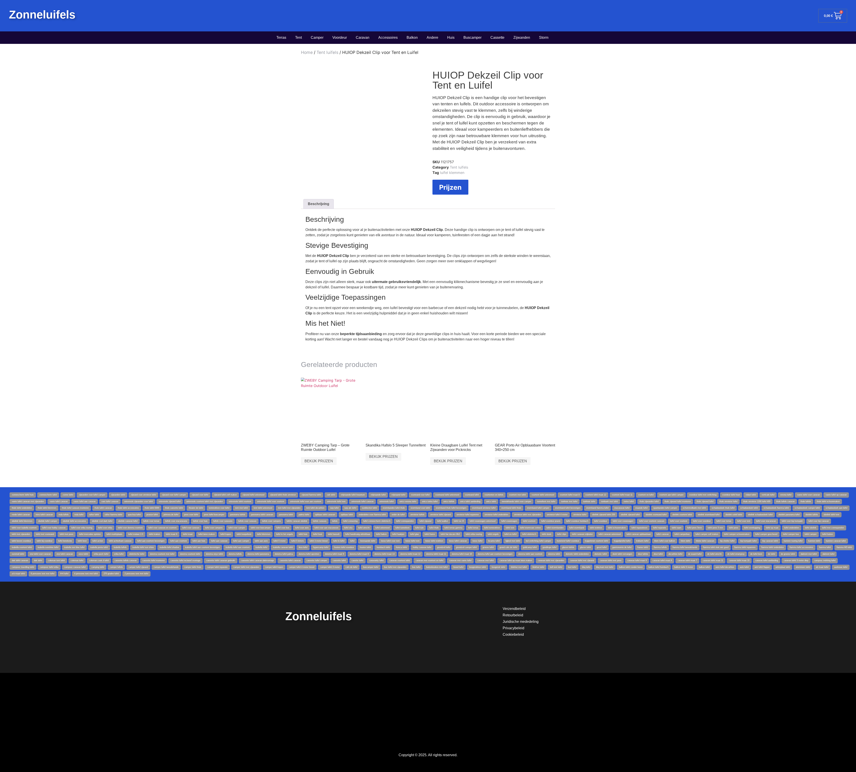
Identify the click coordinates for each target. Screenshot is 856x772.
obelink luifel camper (47, 521)
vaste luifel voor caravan (808, 495)
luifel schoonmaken (617, 528)
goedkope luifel (549, 547)
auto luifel (744, 567)
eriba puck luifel (101, 554)
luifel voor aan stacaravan (326, 528)
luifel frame (430, 534)
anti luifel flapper (762, 567)
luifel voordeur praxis (550, 521)
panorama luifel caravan (262, 514)
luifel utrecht (364, 528)
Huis (451, 37)
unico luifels (448, 501)
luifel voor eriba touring (81, 528)
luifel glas (414, 534)
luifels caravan (319, 521)
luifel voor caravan (190, 528)
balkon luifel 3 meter (683, 567)
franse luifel (642, 547)
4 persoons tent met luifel (86, 573)
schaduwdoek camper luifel (807, 508)
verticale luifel (768, 495)
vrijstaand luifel (398, 495)
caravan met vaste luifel (460, 560)
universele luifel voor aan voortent (305, 501)
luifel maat (188, 534)
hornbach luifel (383, 547)
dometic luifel (601, 554)
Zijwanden (521, 37)
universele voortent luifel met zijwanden (204, 501)
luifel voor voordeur (702, 521)
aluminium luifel (803, 567)
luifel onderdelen (791, 528)
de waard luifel (695, 554)
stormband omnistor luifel (484, 508)
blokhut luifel (538, 567)
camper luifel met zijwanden (246, 567)
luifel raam (676, 528)
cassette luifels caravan (126, 560)
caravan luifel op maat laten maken (516, 560)
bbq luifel (586, 567)
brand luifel (458, 567)
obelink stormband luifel (709, 514)
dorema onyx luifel (214, 554)
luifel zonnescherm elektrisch (376, 521)
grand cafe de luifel (508, 547)
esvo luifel (83, 554)
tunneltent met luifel (546, 501)
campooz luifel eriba (49, 567)
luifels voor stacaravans (176, 521)
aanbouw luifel (840, 567)
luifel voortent (529, 521)
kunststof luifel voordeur (568, 541)
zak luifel (331, 495)
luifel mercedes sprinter (90, 534)
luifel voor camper (236, 528)
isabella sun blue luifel (74, 547)
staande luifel (641, 508)
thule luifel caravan (103, 508)
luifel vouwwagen (509, 521)
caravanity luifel (376, 560)
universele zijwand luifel (170, 501)
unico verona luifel (407, 501)
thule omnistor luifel (728, 501)
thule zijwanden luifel (649, 501)
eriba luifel (118, 554)
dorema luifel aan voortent (530, 554)
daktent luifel (828, 554)
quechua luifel (134, 514)
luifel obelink (810, 528)
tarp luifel (334, 508)
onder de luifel (398, 514)
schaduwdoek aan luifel (836, 508)
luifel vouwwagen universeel (483, 521)
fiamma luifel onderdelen (772, 547)
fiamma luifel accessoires (801, 547)
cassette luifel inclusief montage (185, 560)
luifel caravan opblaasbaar (639, 534)
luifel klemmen (452, 172)
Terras (281, 37)
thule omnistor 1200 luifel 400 (756, 501)
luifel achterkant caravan (120, 541)
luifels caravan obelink (297, 521)
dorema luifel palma (284, 554)
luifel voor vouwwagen (623, 521)
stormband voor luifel (420, 508)
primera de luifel (171, 514)
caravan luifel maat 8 (662, 560)
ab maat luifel (822, 567)
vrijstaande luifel (378, 495)
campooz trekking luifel (824, 560)
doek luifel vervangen (622, 554)
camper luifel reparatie (217, 567)
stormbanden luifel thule (394, 508)
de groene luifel (788, 554)
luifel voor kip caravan (819, 521)
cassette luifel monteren (153, 560)
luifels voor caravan (247, 521)
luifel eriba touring (474, 534)
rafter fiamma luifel (113, 514)
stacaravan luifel (622, 508)
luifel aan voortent (178, 541)
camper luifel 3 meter (330, 567)
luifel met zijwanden (21, 534)
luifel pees (733, 528)
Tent (298, 37)
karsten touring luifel (793, 541)
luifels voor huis (200, 521)
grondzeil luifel (443, 547)
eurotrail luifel (18, 554)
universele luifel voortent (240, 501)
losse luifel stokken (434, 541)
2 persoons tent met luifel (136, 573)
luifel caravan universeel (610, 534)
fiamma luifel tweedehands (685, 547)
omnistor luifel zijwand (440, 514)
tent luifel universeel (263, 508)
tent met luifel (241, 508)
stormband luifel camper (538, 508)
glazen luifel (585, 547)
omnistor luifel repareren (468, 514)
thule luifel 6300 (152, 508)
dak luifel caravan (20, 560)
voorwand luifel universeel (447, 495)
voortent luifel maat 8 (570, 495)
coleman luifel (77, 560)
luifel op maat (772, 528)
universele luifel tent (336, 501)
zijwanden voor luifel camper (92, 495)
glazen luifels (568, 547)
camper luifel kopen (274, 567)
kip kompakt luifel (748, 541)
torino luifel (629, 501)
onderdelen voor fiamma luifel (372, 514)
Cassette (497, 37)
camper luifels (116, 567)
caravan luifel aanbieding (766, 560)
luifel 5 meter (280, 541)
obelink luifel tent (831, 514)
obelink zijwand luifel (630, 514)
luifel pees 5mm (694, 528)
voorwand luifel (472, 495)
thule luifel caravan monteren (75, 508)
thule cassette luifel (174, 508)
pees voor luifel (191, 514)
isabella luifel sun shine (143, 547)
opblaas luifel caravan (325, 514)
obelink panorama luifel (789, 514)
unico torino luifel (430, 501)
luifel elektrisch (529, 534)
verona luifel (785, 495)
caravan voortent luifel (399, 560)
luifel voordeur (600, 521)
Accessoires (388, 37)
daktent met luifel (809, 554)
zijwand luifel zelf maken (225, 495)
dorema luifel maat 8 (359, 554)
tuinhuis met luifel (569, 501)
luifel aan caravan (219, 541)
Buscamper (472, 37)
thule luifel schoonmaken (828, 501)
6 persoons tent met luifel (42, 573)
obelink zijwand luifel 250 (603, 514)
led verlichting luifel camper (538, 541)
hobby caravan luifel (422, 547)
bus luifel (416, 567)
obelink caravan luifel (128, 521)
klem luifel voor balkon (664, 541)
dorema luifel (554, 554)
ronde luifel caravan (21, 514)
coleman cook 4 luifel (99, 560)
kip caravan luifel (770, 541)
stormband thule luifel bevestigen (451, 508)
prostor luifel (152, 514)
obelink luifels (811, 514)
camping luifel (97, 567)
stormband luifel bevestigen (567, 508)
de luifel (771, 554)
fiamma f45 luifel (844, 547)
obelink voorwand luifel (656, 514)
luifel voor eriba (105, 528)
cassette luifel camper (317, 560)
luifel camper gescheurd (766, 534)
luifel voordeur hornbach (577, 521)
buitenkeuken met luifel (437, 567)
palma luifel (304, 514)
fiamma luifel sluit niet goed (715, 547)
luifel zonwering (350, 521)
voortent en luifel (646, 495)
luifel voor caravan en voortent (162, 528)
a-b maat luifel (18, 573)
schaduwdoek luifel (749, 508)
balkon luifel (704, 567)
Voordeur (339, 37)
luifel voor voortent (678, 521)
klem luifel (685, 541)
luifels (334, 521)
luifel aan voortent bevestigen (151, 541)
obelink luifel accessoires (74, 521)
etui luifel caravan (65, 554)
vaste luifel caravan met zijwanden (28, 501)
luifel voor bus (282, 528)
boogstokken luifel (477, 567)
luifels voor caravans (223, 521)
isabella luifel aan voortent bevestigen (202, 547)
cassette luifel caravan (290, 560)
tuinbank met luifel (609, 501)
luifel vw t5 (459, 521)
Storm (543, 37)
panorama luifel (286, 514)
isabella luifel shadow (169, 547)
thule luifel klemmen (47, 508)
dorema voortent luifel (190, 554)
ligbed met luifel (513, 541)
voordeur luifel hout (731, 495)
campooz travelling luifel (23, 567)
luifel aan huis (199, 541)
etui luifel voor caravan (40, 554)
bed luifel (572, 567)
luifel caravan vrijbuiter (582, 534)
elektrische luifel (136, 554)
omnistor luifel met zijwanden (527, 514)
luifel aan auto (261, 541)
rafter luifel (94, 514)
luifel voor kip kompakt (792, 521)
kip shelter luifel (727, 541)
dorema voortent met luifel (162, 554)
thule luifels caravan (785, 501)
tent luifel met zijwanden (289, 508)
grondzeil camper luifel (466, 547)
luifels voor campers (271, 521)
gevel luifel (602, 547)
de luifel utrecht (714, 554)
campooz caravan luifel (75, 567)
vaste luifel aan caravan (85, 501)
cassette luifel (339, 560)
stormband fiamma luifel (597, 508)
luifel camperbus (682, 534)
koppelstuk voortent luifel (596, 541)
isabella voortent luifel (22, 547)
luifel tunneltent (402, 528)
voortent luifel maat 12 (595, 495)
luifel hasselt (334, 534)
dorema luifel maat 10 (462, 554)
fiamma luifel (825, 547)
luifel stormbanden (555, 528)
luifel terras (473, 528)
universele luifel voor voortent (270, 501)
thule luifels (805, 501)
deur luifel (658, 554)
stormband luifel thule (511, 508)
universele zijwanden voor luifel (138, 501)
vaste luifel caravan (59, 501)
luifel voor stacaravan (766, 521)
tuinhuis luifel (589, 501)
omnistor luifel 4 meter (557, 514)
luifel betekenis (65, 541)
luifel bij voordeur (44, 541)
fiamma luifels (660, 547)
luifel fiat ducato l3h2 (450, 534)
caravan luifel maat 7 (687, 560)
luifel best (82, 541)
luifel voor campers (214, 528)
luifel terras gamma (453, 528)
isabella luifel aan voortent (238, 547)
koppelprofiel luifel (622, 541)
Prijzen (450, 187)
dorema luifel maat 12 (410, 554)
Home (307, 52)
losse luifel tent (412, 541)
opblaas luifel (347, 514)
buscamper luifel (370, 567)
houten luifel (365, 547)
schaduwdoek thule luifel (723, 508)
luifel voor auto (302, 528)
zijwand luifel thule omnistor (283, 495)
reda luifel (78, 514)
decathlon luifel (675, 554)
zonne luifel (68, 495)
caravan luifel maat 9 (637, 560)
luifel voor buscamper (261, 528)
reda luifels (64, 514)
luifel (352, 541)
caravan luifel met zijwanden (551, 560)
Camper (317, 37)
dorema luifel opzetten (309, 554)
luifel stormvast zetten (530, 528)
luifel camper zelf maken (707, 534)
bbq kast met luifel (604, 567)
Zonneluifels (42, 14)
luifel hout (317, 534)
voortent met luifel (517, 495)
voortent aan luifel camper (671, 495)
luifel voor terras (723, 521)
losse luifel (477, 541)
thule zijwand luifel (705, 501)
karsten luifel (814, 541)
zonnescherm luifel (48, 495)
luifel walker (442, 521)
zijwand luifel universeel (253, 495)
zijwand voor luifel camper (174, 495)
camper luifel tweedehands (166, 567)
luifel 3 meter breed (318, 541)
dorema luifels (235, 554)
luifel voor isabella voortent (24, 528)
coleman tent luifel (56, 560)
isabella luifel (261, 547)
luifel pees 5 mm (715, 528)
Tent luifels (327, 52)
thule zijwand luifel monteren (678, 501)
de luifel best (756, 554)
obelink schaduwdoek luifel (760, 514)
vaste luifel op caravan (836, 495)
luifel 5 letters (297, 541)
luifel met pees (66, 534)
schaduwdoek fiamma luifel (776, 508)
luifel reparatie (659, 528)
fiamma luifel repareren (744, 547)
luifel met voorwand (45, 534)
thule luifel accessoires (128, 508)
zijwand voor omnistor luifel (143, 495)
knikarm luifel (642, 541)
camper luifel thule (192, 567)
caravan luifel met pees (610, 560)
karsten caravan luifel (836, 541)
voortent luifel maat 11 (622, 495)
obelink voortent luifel (682, 514)
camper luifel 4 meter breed (301, 567)
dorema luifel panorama (258, 554)
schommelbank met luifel (694, 508)
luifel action (98, 541)
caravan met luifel (485, 560)
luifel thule (434, 528)
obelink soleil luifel (733, 514)
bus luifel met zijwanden (395, 567)
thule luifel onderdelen (22, 508)
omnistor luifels (417, 514)
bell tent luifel (556, 567)
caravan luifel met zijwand (582, 560)
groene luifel (488, 547)
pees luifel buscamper (214, 514)
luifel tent (510, 528)
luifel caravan (662, 534)
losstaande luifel (367, 541)
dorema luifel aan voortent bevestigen (495, 554)
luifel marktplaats (114, 534)
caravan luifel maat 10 (739, 560)
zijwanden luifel (118, 495)
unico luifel (491, 501)
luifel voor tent (743, 521)
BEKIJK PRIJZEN (319, 461)
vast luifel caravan (109, 501)
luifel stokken (596, 528)
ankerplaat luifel (783, 567)
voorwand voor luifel (420, 495)
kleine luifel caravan (705, 541)
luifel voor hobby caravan (54, 528)
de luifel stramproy (736, 554)
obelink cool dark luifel (102, 521)
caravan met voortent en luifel (429, 560)
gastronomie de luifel (622, 547)
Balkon (412, 37)
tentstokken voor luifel (219, 508)
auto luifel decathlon (725, 567)
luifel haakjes (398, 534)
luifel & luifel (338, 541)
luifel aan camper (241, 541)
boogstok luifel (498, 567)
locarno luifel (494, 541)
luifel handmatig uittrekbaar (357, 534)
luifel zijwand (425, 521)
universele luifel (386, 501)
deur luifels (643, 554)
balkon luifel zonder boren (631, 567)
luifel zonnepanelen (405, 521)
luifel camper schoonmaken (736, 534)
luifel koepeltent (244, 534)
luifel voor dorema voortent (130, 528)
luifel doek (546, 534)
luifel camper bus (791, 534)
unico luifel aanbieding (470, 501)
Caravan (362, 37)
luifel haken (381, 534)
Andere (432, 37)
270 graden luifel (111, 573)
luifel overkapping (752, 528)
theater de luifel (196, 508)
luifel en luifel (510, 534)
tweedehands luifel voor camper (516, 501)
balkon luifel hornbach (658, 567)
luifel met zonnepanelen (833, 528)
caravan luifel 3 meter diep (796, 560)
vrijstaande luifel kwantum (353, 495)
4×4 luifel (64, 573)
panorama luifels (237, 514)
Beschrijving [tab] (318, 204)
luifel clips (561, 534)
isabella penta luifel (99, 547)
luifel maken (154, 534)
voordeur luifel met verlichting (702, 495)
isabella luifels (120, 547)
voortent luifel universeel (543, 495)
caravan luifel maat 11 (713, 560)
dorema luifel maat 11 (436, 554)
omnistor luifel (579, 514)
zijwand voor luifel (200, 495)
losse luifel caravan (458, 541)
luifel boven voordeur (21, 541)
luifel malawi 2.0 (135, 534)
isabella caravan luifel (283, 547)
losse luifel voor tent (390, 541)
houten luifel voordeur (344, 547)
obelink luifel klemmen (22, 521)
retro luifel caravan (44, 514)
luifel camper (811, 534)
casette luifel (357, 560)
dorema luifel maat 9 (334, 554)
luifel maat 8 (171, 534)
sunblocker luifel (369, 508)
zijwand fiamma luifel (311, 495)
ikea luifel (303, 547)
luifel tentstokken (492, 528)
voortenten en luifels (494, 495)
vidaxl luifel (751, 495)
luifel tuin (419, 528)
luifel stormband (576, 528)
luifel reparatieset (639, 528)
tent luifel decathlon (315, 508)
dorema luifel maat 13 (384, 554)
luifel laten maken (206, 534)
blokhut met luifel (519, 567)
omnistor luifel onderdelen (496, 514)
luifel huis (303, 534)
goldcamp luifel (530, 547)
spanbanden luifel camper (665, 508)
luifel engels (493, 534)
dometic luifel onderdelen (577, 554)
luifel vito (348, 528)
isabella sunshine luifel (48, 547)
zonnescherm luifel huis (23, 495)
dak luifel (38, 560)
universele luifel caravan (362, 501)
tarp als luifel (350, 508)
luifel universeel (382, 528)
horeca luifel (401, 547)
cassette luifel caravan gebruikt (220, 560)
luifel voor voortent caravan (651, 521)
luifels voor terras (151, 521)
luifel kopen (225, 534)
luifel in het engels (284, 534)
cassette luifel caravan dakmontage (257, 560)
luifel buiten (827, 534)
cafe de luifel (351, 567)
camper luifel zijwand (138, 567)
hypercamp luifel (320, 547)
